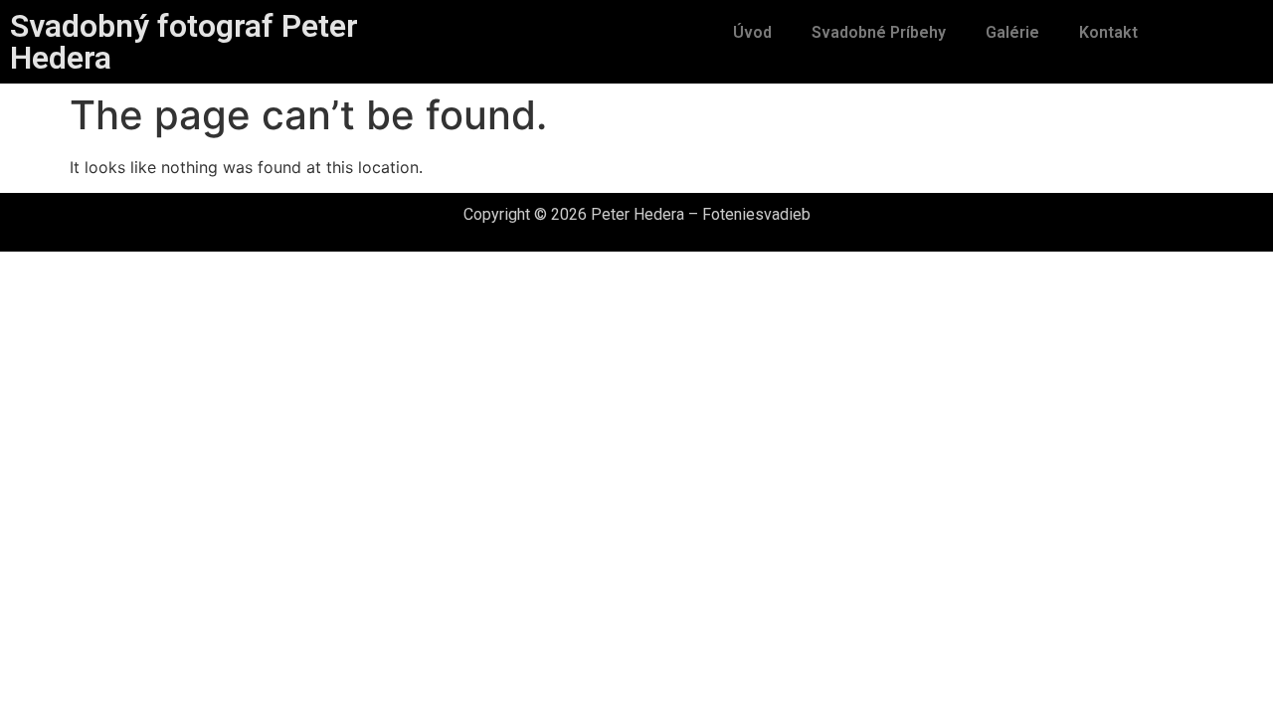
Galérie (1012, 32)
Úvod (752, 32)
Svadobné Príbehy (879, 32)
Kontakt (1108, 32)
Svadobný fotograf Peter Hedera (184, 42)
